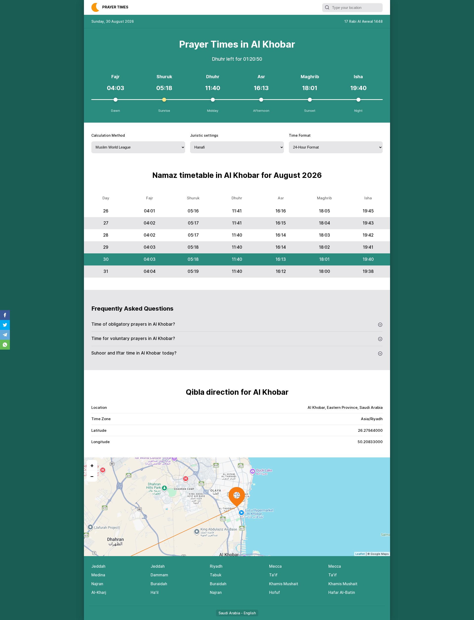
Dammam (159, 574)
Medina (98, 574)
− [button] (92, 476)
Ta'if (273, 574)
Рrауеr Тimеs (115, 7)
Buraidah (159, 583)
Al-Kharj (98, 592)
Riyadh (216, 566)
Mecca (275, 566)
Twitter (5, 325)
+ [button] (92, 465)
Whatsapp (5, 345)
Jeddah (98, 566)
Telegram (5, 335)
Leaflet (360, 554)
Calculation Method (108, 135)
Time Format (300, 135)
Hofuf (274, 592)
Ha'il (154, 592)
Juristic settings (204, 135)
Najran (97, 583)
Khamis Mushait (283, 583)
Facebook (5, 315)
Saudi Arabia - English (237, 613)
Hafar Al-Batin (341, 592)
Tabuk (215, 574)
